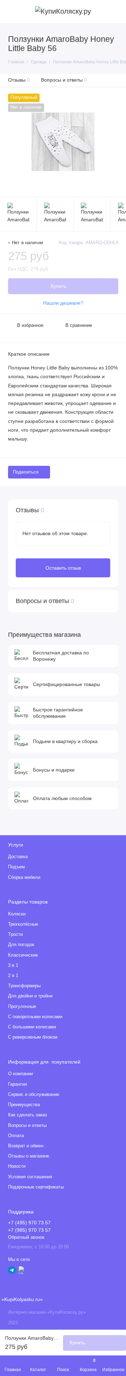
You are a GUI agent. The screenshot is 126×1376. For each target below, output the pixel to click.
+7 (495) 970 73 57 (29, 1222)
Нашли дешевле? (63, 303)
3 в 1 (13, 965)
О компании (20, 1073)
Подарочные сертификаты (36, 1187)
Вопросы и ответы (64, 80)
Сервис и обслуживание (33, 1094)
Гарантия (17, 1084)
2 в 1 (13, 975)
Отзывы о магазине (28, 1156)
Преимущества (24, 1104)
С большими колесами (32, 1027)
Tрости (15, 934)
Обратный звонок (26, 1237)
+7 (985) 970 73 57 (29, 1230)
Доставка (18, 856)
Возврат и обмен (25, 1145)
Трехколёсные (23, 924)
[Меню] (12, 12)
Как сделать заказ (27, 1114)
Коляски (17, 914)
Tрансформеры (24, 985)
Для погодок (21, 944)
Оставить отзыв (63, 568)
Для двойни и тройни (30, 996)
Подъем (16, 866)
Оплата (16, 1135)
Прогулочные (22, 1006)
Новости (17, 1166)
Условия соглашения (30, 1176)
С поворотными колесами (35, 1016)
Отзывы (19, 80)
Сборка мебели (24, 877)
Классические (23, 955)
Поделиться (25, 472)
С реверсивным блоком (32, 1037)
